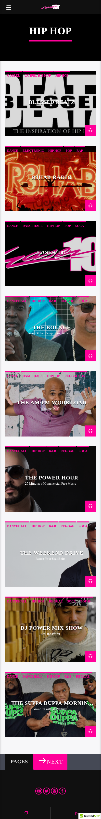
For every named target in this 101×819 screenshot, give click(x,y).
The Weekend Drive (51, 553)
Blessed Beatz (52, 102)
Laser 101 (51, 252)
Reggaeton (74, 376)
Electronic (33, 150)
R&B (52, 301)
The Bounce (52, 327)
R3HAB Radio (52, 177)
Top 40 (85, 601)
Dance (12, 150)
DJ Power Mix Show (52, 628)
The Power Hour (51, 478)
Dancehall (33, 226)
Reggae (67, 301)
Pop (69, 150)
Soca (79, 226)
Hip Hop (61, 75)
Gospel (13, 75)
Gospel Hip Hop (38, 75)
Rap (79, 150)
